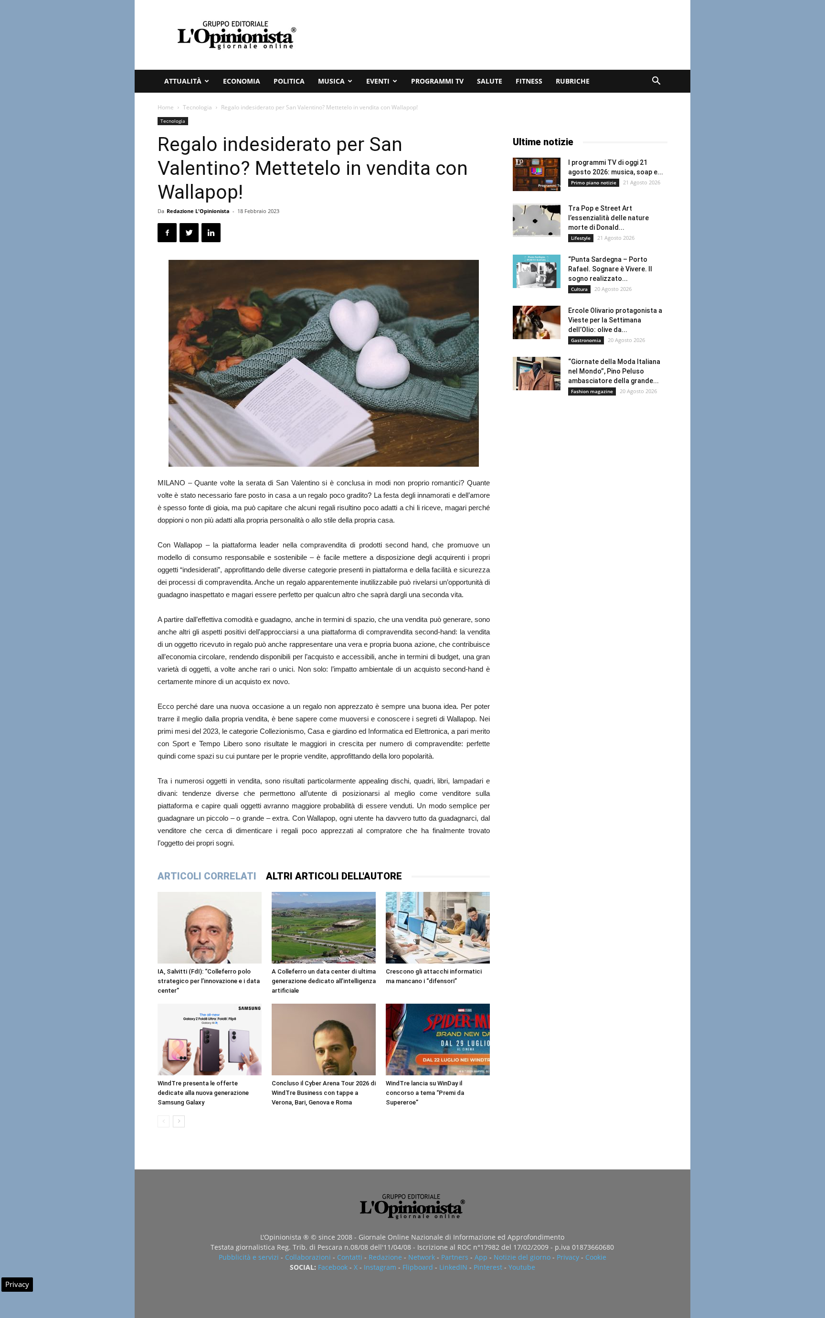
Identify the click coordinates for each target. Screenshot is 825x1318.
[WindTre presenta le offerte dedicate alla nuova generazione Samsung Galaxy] (210, 1039)
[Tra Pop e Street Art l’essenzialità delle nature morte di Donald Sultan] (537, 220)
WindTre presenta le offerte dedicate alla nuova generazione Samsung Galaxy (203, 1093)
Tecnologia (197, 107)
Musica (331, 81)
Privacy (568, 1257)
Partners (454, 1257)
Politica (289, 81)
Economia (241, 81)
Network (421, 1257)
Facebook (333, 1267)
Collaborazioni (308, 1257)
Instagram (380, 1267)
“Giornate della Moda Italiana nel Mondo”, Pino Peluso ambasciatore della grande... (614, 371)
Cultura (579, 289)
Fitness (529, 81)
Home (166, 107)
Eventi (378, 81)
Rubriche (573, 81)
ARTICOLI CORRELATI (207, 876)
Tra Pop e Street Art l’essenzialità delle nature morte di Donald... (608, 217)
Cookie (595, 1257)
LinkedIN (453, 1267)
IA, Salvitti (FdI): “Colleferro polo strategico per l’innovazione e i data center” (209, 981)
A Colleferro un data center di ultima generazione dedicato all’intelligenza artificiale (324, 981)
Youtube (521, 1267)
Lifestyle (581, 238)
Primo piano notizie (593, 182)
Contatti (349, 1257)
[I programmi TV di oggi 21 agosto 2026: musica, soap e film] (537, 174)
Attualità (182, 81)
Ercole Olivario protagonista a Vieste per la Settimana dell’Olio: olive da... (615, 320)
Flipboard (417, 1267)
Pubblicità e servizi (249, 1257)
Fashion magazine (592, 391)
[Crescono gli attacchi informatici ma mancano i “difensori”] (438, 928)
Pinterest (488, 1267)
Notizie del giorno (522, 1257)
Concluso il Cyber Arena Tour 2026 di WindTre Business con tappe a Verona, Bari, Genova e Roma (324, 1093)
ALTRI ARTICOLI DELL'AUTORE (334, 876)
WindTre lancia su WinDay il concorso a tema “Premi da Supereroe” (425, 1093)
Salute (489, 81)
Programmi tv (437, 81)
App (481, 1257)
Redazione (385, 1257)
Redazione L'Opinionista (198, 210)
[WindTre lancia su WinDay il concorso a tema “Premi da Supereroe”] (438, 1039)
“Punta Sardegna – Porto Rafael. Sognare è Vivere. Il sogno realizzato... (610, 269)
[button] (656, 81)
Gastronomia (586, 340)
